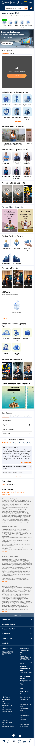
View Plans (4, 378)
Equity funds (7, 420)
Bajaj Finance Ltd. (24, 702)
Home (3, 742)
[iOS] (19, 735)
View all (4, 318)
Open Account (7, 43)
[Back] (3, 8)
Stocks (12, 53)
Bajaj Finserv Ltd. (24, 699)
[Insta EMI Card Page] (25, 3)
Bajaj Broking (23, 719)
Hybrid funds (7, 425)
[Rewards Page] (30, 3)
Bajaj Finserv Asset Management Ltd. (24, 725)
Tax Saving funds (8, 429)
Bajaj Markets (23, 713)
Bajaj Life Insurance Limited (24, 709)
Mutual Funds (5, 416)
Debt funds (6, 433)
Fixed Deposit (5, 53)
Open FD (4, 201)
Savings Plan (27, 416)
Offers (19, 742)
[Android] (13, 735)
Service (9, 742)
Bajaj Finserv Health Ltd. (25, 722)
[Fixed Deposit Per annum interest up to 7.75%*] (14, 408)
